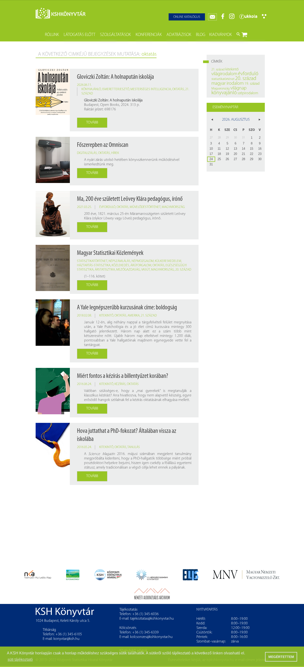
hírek (115, 153)
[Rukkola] (248, 18)
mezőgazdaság (128, 270)
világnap (238, 88)
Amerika (134, 315)
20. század (183, 270)
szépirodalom (248, 93)
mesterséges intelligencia (150, 89)
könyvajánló (91, 89)
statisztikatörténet (92, 261)
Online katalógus (186, 17)
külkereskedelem (168, 261)
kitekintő (106, 315)
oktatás (178, 89)
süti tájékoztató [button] (20, 659)
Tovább (92, 122)
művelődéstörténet (145, 207)
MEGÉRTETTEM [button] (281, 657)
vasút (145, 270)
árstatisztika (105, 270)
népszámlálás (119, 261)
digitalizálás (87, 153)
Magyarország (173, 207)
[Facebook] (222, 18)
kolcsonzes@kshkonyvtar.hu (151, 637)
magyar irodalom (227, 83)
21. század (149, 315)
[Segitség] (264, 18)
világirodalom (224, 74)
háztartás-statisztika (93, 265)
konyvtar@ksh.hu (66, 639)
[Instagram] (232, 18)
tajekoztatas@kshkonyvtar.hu (152, 619)
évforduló (107, 207)
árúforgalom (140, 265)
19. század (252, 84)
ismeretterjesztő (115, 89)
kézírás (120, 384)
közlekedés (120, 265)
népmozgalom (143, 261)
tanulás (133, 447)
